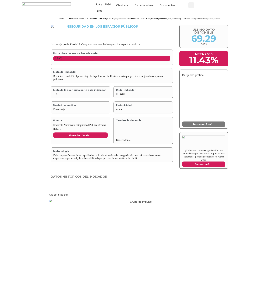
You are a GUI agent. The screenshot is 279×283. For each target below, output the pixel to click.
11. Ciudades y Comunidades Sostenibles (81, 18)
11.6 (55, 94)
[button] (105, 4)
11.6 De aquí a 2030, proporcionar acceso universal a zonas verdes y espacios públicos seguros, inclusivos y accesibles (144, 18)
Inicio (61, 18)
